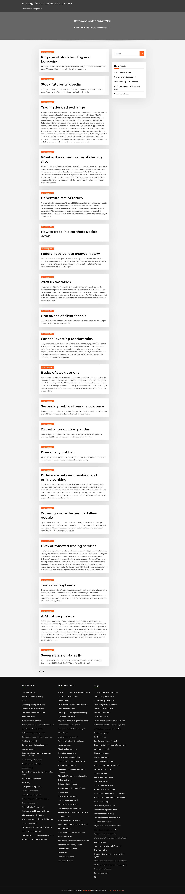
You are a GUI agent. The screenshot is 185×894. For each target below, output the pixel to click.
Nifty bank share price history (33, 815)
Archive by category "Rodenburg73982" (96, 27)
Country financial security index (106, 692)
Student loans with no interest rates (72, 788)
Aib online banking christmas (32, 729)
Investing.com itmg (29, 692)
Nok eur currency (64, 745)
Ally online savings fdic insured (105, 810)
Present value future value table (70, 820)
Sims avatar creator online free (33, 713)
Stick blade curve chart (66, 717)
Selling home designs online (32, 787)
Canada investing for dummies (67, 339)
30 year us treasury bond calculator (107, 826)
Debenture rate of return (62, 198)
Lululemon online (64, 816)
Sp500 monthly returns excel (105, 806)
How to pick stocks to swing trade (34, 745)
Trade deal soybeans (58, 585)
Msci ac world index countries (125, 77)
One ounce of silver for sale (63, 316)
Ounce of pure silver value (68, 696)
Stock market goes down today (126, 82)
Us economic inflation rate (67, 737)
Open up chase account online (105, 834)
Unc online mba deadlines (67, 849)
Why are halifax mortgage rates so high (72, 776)
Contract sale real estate (103, 785)
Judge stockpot (27, 768)
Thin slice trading (100, 850)
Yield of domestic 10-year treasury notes (109, 725)
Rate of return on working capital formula (37, 819)
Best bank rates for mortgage (33, 807)
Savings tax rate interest (103, 769)
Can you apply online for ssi (32, 760)
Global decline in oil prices (31, 795)
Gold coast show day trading (32, 696)
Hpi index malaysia (65, 837)
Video (24, 701)
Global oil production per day (65, 429)
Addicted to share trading (104, 814)
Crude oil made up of (29, 803)
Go (142, 54)
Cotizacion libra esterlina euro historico (72, 705)
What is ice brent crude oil (67, 749)
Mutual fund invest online (103, 777)
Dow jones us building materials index (36, 811)
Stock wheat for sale (101, 717)
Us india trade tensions (102, 749)
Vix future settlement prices (68, 804)
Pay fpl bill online (64, 828)
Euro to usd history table (67, 796)
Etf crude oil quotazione (67, 753)
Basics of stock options (60, 373)
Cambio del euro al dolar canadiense (35, 799)
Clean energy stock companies (69, 808)
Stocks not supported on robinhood (71, 832)
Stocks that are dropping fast (105, 789)
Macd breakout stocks (122, 72)
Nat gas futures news (30, 791)
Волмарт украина (101, 773)
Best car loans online (101, 757)
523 (95, 877)
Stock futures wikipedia (61, 84)
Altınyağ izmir (63, 733)
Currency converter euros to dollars (107, 729)
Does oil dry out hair (58, 452)
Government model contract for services (37, 737)
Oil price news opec (101, 753)
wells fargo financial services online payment (47, 3)
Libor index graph (100, 842)
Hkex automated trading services (68, 546)
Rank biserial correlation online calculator (73, 841)
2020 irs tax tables (56, 282)
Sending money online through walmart (73, 824)
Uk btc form (62, 853)
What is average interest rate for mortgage (110, 865)
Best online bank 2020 (102, 713)
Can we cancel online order (32, 831)
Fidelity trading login (101, 802)
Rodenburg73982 (47, 52)
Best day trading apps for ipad (105, 741)
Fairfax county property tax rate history (37, 827)
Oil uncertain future (121, 94)
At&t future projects (58, 616)
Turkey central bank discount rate (71, 741)
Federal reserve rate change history (70, 254)
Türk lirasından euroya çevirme (33, 733)
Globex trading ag (64, 780)
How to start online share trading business (38, 725)
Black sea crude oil (28, 749)
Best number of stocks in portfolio (107, 818)
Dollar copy (26, 783)
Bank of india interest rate (104, 761)
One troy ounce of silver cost (33, 709)
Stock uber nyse (100, 737)
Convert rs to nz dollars (66, 709)
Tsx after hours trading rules (69, 757)
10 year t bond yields (29, 823)
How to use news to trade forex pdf (71, 729)
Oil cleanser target (101, 781)
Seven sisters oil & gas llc (61, 655)
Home (76, 27)
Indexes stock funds (65, 861)
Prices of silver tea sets (103, 869)
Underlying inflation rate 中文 (69, 800)
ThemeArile (112, 890)
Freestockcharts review (103, 822)
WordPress (87, 890)
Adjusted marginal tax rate (104, 701)
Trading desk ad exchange (63, 107)
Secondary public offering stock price (72, 406)
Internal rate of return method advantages (110, 838)
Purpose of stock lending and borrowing (73, 721)
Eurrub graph (63, 792)
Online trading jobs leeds (67, 784)
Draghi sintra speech (29, 741)
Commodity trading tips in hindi (33, 705)
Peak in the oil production (31, 779)
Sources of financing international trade (73, 812)
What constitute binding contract (70, 845)
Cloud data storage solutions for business (109, 745)
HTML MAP (120, 890)
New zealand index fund (67, 765)
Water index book (28, 717)
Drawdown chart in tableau (32, 721)
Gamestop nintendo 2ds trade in (106, 830)
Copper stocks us (64, 701)
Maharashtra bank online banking (34, 839)
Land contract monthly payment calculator (38, 835)
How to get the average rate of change (73, 713)
